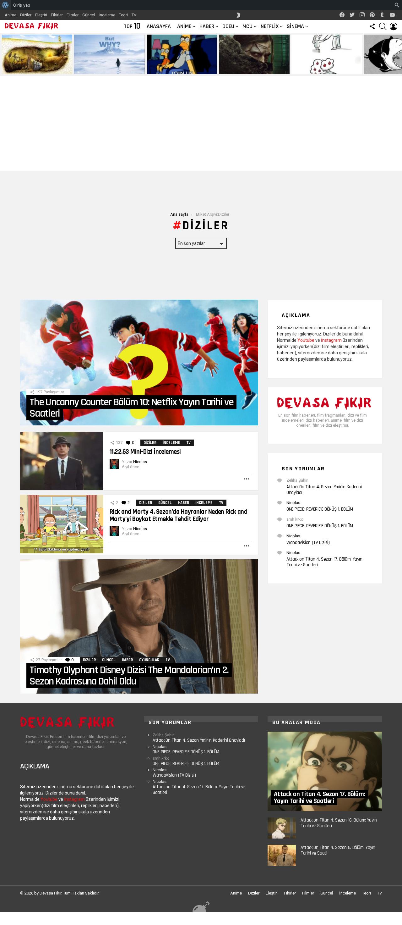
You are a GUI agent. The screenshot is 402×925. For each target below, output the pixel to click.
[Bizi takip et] (372, 26)
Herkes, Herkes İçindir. (170, 69)
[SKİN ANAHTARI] (238, 15)
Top (132, 26)
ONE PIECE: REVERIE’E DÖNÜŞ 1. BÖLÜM (319, 509)
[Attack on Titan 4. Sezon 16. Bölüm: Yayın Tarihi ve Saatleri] (282, 828)
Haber (206, 26)
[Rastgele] (201, 906)
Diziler (25, 15)
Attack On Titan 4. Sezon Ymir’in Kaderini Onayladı (324, 490)
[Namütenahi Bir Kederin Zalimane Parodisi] (37, 54)
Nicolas (293, 502)
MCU (247, 26)
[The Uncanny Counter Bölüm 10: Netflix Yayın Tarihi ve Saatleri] (139, 362)
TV (134, 15)
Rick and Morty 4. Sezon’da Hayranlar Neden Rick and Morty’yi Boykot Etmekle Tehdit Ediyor (178, 515)
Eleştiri (41, 15)
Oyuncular (149, 659)
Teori (123, 15)
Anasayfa (159, 26)
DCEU (228, 26)
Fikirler (57, 15)
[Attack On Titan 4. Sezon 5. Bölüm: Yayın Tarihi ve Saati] (282, 855)
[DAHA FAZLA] (247, 479)
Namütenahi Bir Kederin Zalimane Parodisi (32, 67)
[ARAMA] (383, 26)
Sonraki (399, 54)
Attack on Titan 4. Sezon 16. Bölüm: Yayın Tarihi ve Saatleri (339, 823)
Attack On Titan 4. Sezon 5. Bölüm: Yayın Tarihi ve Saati (338, 850)
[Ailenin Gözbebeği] (326, 54)
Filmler (73, 15)
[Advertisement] (201, 124)
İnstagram (331, 340)
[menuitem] (5, 5)
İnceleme (107, 15)
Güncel (88, 15)
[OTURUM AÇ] (393, 26)
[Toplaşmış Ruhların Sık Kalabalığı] (254, 54)
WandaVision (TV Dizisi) (307, 543)
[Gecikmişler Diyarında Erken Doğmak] (109, 54)
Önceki (3, 54)
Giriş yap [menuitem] (21, 5)
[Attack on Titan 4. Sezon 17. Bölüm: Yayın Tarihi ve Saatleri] (325, 771)
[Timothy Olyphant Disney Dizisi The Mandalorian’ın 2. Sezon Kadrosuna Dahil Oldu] (139, 626)
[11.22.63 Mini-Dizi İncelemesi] (61, 461)
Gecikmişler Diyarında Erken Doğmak (108, 69)
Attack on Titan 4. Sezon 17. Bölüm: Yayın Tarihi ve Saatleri (324, 562)
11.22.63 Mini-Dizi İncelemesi (145, 451)
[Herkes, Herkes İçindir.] (182, 54)
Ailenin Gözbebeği (309, 69)
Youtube (305, 340)
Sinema (295, 26)
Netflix (270, 26)
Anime (10, 15)
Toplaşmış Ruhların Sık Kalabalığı (250, 69)
